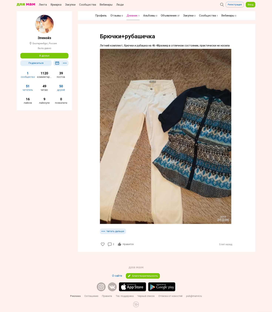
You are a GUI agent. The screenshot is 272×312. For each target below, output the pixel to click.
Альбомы (150, 15)
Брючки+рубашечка (127, 36)
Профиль (101, 15)
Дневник (133, 15)
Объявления (170, 15)
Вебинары (106, 4)
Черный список (146, 296)
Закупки (70, 4)
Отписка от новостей (170, 296)
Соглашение (91, 296)
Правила (107, 296)
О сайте (117, 275)
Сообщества (87, 4)
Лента (43, 4)
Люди (120, 4)
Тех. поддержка (125, 296)
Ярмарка (56, 4)
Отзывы (116, 15)
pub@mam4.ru (194, 296)
